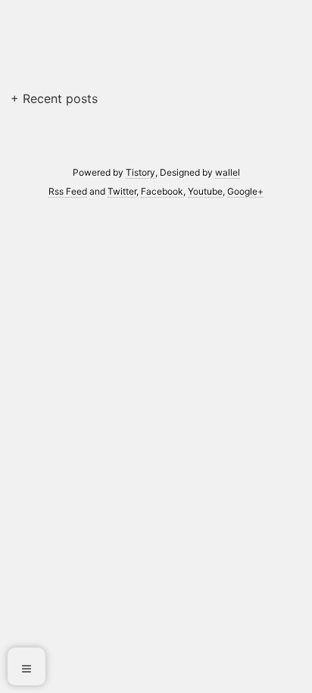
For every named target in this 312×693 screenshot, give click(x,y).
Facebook (162, 191)
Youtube (205, 191)
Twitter (122, 191)
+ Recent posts (54, 98)
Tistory (140, 172)
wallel (227, 172)
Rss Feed (67, 191)
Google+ (245, 191)
